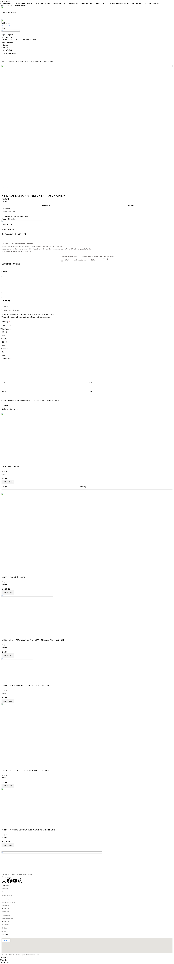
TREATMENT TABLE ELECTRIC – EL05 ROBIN (25, 770)
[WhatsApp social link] (8, 213)
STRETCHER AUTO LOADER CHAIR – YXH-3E (26, 685)
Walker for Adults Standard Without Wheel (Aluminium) (28, 829)
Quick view (9, 462)
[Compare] (4, 462)
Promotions (5, 911)
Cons (90, 382)
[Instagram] (4, 880)
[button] (8, 482)
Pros (3, 382)
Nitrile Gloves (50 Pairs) (13, 577)
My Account (5, 924)
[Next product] (7, 64)
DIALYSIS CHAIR (10, 466)
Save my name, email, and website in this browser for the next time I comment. (31, 400)
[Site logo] (12, 8)
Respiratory (5, 899)
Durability (4, 339)
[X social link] (5, 213)
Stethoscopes (6, 892)
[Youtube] (14, 880)
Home (4, 61)
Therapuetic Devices (8, 902)
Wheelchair (5, 888)
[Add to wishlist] (14, 462)
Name (4, 391)
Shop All (11, 61)
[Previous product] (3, 64)
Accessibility (5, 905)
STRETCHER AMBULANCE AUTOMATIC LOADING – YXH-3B (33, 640)
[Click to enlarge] (5, 189)
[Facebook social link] (3, 213)
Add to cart (45, 205)
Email (90, 391)
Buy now (131, 205)
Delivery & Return (7, 918)
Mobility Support (7, 895)
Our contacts (6, 915)
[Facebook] (9, 880)
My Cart (4, 928)
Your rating (5, 322)
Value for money (6, 329)
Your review (6, 359)
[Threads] (20, 880)
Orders (4, 931)
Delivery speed (6, 349)
